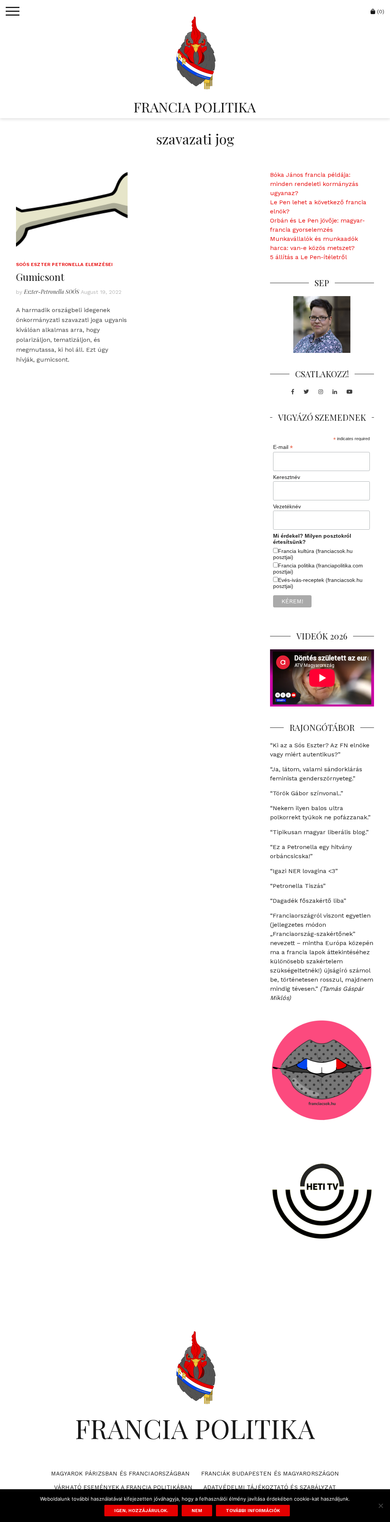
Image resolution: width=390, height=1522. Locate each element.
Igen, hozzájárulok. (141, 1510)
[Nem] (380, 1505)
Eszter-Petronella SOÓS (51, 291)
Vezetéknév (287, 506)
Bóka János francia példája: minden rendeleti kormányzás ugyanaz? (314, 184)
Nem (197, 1510)
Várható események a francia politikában (123, 1487)
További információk (253, 1510)
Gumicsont (40, 277)
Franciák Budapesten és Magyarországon (270, 1473)
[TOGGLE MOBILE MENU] (12, 11)
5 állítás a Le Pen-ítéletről (308, 257)
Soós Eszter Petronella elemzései (64, 264)
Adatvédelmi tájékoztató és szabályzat (269, 1487)
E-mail (283, 447)
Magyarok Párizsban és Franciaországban (120, 1473)
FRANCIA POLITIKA (195, 107)
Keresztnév (286, 477)
